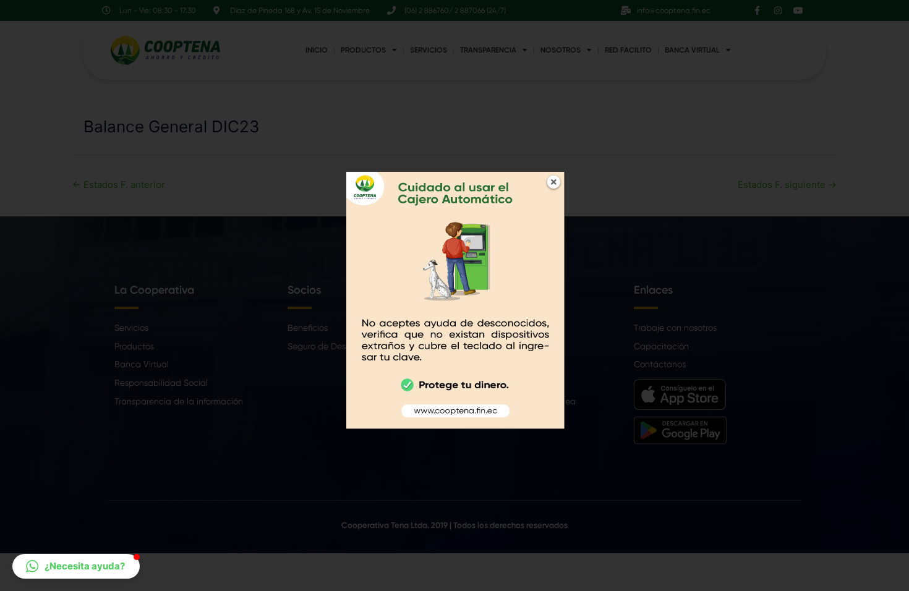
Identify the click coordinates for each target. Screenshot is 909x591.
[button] (76, 566)
